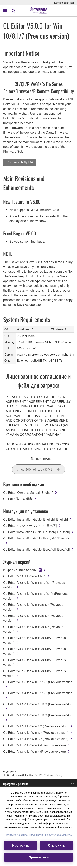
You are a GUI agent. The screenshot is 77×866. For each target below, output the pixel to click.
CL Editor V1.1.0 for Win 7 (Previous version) (34, 745)
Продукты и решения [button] (15, 784)
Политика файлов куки (58, 835)
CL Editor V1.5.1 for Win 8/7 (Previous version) (35, 726)
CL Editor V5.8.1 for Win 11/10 (24, 576)
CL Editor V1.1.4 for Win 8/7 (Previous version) (35, 739)
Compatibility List (21, 162)
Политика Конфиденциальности (24, 835)
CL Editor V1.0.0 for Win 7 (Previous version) (34, 751)
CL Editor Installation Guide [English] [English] (35, 519)
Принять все (39, 857)
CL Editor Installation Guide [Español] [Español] (36, 549)
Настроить (20, 845)
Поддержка (9, 771)
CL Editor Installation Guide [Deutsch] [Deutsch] (36, 532)
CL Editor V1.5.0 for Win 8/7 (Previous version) (35, 732)
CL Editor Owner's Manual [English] (28, 492)
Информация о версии (20, 570)
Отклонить (56, 845)
